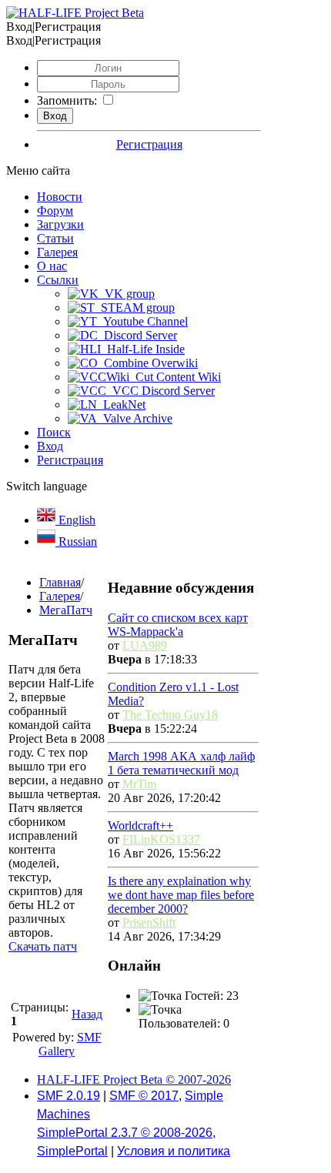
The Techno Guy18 (170, 714)
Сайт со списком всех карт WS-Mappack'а (178, 624)
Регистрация (149, 144)
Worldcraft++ (140, 825)
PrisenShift (149, 922)
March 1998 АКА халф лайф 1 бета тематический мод (181, 763)
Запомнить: (67, 100)
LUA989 (144, 645)
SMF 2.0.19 (68, 1095)
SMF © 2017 (144, 1095)
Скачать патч (42, 946)
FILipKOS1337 (161, 839)
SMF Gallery (70, 1044)
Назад (87, 1014)
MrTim (139, 783)
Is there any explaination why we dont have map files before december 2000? (181, 894)
